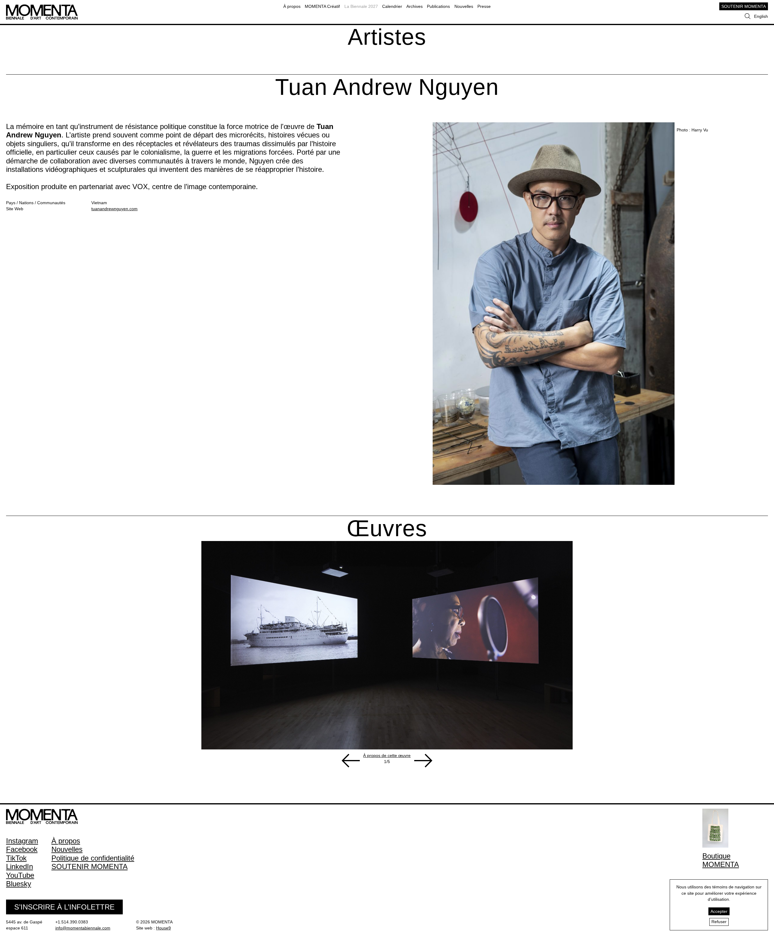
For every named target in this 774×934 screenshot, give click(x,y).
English (761, 16)
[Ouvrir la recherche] (747, 16)
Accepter (719, 911)
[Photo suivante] (423, 760)
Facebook (21, 849)
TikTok (16, 858)
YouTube (20, 875)
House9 (163, 928)
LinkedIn (19, 866)
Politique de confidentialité (92, 858)
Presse (484, 6)
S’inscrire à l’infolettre (64, 907)
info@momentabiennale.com (82, 928)
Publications (438, 6)
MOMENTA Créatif (322, 6)
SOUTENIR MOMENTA (743, 6)
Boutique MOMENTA (720, 860)
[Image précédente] (350, 760)
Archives (414, 6)
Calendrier (392, 6)
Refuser (719, 921)
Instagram (22, 841)
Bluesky (18, 884)
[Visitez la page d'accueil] (42, 7)
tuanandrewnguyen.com (114, 208)
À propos (292, 6)
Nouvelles (463, 6)
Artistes (387, 37)
